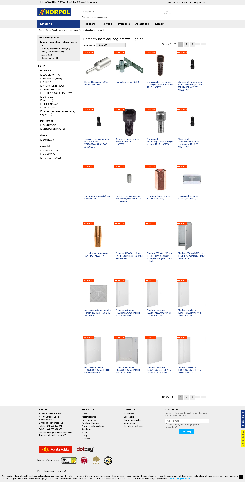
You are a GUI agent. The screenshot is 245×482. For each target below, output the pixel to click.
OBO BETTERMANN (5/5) (54, 89)
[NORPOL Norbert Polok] (54, 12)
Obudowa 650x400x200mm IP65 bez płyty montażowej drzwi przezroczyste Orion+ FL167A (159, 257)
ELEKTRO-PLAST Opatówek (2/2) (58, 93)
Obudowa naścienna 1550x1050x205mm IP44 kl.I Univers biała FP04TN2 (159, 370)
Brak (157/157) (49, 140)
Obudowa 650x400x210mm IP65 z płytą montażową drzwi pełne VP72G (191, 255)
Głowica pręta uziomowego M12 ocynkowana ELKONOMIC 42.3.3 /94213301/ (160, 84)
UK (204, 2)
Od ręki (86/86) (49, 125)
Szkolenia (86, 439)
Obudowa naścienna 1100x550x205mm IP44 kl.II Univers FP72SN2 (128, 313)
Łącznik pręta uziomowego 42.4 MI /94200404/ (159, 197)
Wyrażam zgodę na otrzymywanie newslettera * (182, 425)
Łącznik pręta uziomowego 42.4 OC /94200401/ (190, 197)
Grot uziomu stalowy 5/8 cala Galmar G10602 (97, 197)
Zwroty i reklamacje (90, 423)
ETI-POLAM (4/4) (50, 104)
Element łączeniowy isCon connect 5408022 (96, 83)
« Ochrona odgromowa (49, 37)
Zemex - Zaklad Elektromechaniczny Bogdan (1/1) (57, 113)
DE (200, 2)
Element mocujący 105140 (127, 82)
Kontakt (85, 432)
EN (195, 2)
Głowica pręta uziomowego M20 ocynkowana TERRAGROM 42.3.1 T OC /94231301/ (96, 143)
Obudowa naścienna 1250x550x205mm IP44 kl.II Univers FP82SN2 (190, 313)
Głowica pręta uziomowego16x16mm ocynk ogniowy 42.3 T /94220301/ (160, 141)
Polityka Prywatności (180, 478)
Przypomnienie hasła (133, 420)
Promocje (124, 23)
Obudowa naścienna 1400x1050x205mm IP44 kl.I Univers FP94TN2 (97, 370)
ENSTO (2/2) (48, 97)
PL (190, 2)
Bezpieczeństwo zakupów (93, 426)
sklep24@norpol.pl (54, 423)
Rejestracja (182, 2)
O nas (84, 414)
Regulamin (86, 429)
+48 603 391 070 (54, 429)
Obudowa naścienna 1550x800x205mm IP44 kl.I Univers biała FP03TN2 (190, 370)
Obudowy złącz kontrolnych (55, 48)
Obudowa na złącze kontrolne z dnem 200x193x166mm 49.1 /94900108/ (98, 313)
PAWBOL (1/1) (49, 108)
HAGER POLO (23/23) (52, 78)
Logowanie (170, 2)
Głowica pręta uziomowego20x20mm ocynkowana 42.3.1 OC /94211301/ (188, 143)
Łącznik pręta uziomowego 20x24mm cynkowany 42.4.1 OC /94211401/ (128, 198)
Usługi (84, 435)
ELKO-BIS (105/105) (52, 75)
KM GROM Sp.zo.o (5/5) (53, 86)
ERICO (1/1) (48, 100)
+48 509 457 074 (54, 426)
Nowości (107, 23)
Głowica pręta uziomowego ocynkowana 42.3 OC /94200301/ (128, 141)
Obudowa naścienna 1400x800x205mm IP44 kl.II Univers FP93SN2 (128, 370)
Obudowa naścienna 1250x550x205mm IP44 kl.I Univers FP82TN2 (159, 313)
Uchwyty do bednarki (52, 52)
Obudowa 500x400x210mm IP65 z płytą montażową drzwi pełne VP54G (129, 255)
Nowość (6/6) (49, 154)
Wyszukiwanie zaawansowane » (94, 17)
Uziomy (46, 55)
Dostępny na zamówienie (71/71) (57, 129)
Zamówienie (129, 423)
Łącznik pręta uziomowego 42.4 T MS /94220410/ (96, 254)
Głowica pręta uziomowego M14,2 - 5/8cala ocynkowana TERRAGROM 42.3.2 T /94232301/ (191, 86)
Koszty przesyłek (89, 417)
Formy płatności (89, 420)
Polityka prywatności (133, 426)
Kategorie (46, 23)
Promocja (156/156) (52, 158)
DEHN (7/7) (48, 82)
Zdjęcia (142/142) (51, 150)
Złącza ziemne (50, 58)
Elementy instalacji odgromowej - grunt (58, 44)
